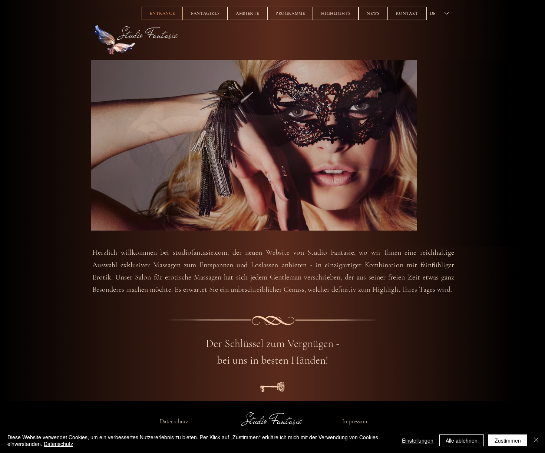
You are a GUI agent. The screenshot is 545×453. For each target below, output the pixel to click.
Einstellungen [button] (417, 440)
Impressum (354, 421)
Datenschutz (174, 421)
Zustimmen (508, 440)
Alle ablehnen (462, 440)
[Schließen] (536, 440)
